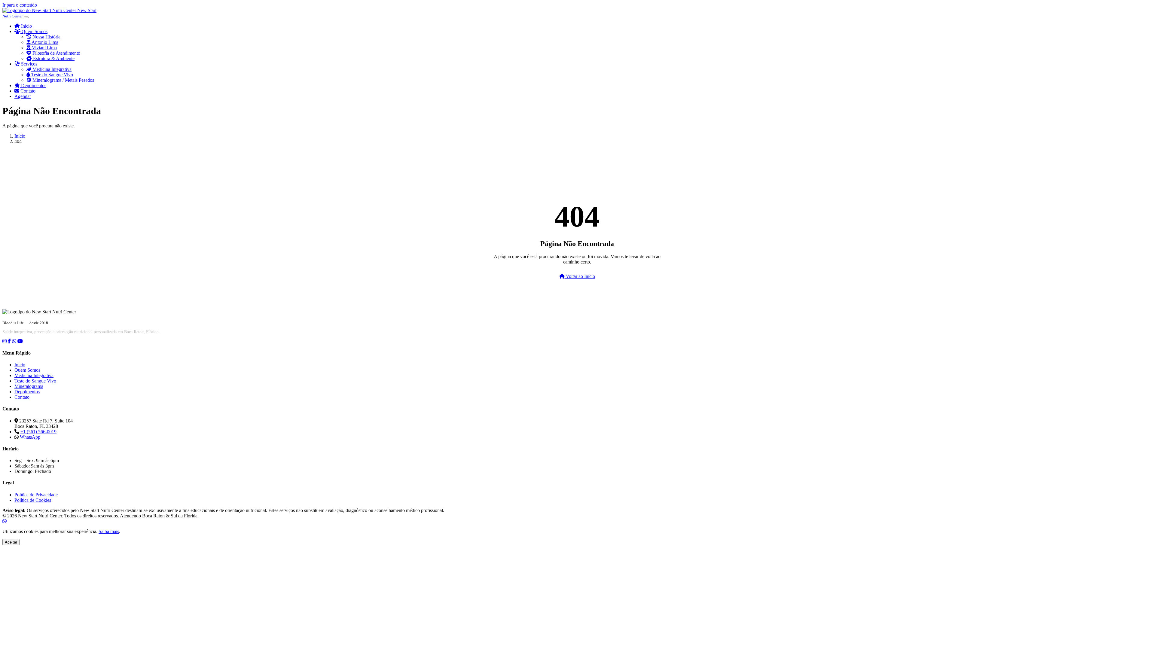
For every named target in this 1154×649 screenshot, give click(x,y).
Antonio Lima (44, 42)
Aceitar (11, 542)
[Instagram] (4, 341)
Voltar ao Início (580, 276)
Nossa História (45, 36)
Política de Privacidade (36, 494)
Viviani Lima (44, 47)
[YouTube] (20, 341)
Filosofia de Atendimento (55, 53)
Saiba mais (109, 531)
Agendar (22, 96)
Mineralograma (28, 386)
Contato (27, 90)
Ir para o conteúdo (19, 5)
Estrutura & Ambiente (53, 58)
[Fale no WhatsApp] (4, 521)
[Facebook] (9, 341)
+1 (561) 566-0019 (38, 431)
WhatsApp (30, 437)
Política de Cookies (32, 500)
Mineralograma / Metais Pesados (62, 80)
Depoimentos (33, 85)
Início (26, 26)
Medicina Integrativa (51, 69)
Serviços (28, 63)
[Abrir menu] (26, 17)
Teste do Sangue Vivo (51, 74)
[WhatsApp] (14, 341)
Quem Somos (33, 31)
